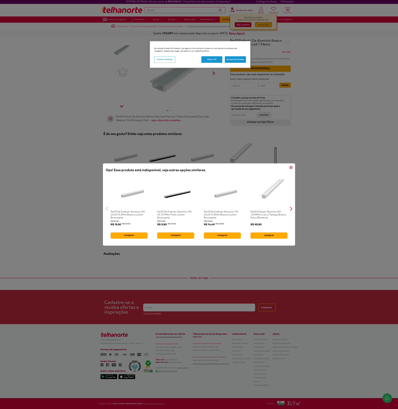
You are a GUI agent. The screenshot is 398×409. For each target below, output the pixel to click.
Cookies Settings (165, 59)
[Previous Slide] (107, 209)
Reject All (211, 59)
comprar (129, 235)
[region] (200, 54)
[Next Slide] (291, 209)
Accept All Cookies (235, 59)
